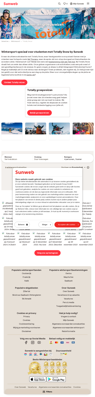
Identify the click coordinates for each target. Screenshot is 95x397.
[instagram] (33, 343)
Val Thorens (32, 59)
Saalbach (69, 281)
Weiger (44, 225)
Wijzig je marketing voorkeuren (26, 327)
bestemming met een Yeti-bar (62, 62)
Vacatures (68, 299)
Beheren (21, 225)
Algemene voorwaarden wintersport (68, 327)
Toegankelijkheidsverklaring (68, 306)
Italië (26, 281)
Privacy (26, 316)
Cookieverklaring (26, 324)
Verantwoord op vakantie (68, 295)
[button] (9, 208)
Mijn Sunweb (68, 320)
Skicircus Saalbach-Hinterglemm (26, 295)
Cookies (26, 320)
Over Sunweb (68, 291)
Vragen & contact (68, 316)
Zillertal (26, 291)
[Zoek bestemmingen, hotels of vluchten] (59, 3)
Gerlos (68, 273)
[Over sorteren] (88, 167)
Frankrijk (26, 277)
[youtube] (39, 343)
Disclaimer (26, 331)
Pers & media (68, 302)
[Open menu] (88, 3)
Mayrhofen (68, 277)
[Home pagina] (11, 3)
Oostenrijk (26, 273)
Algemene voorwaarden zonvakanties (68, 324)
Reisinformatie (68, 331)
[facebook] (26, 343)
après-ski (31, 75)
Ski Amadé (26, 299)
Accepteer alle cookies (66, 225)
